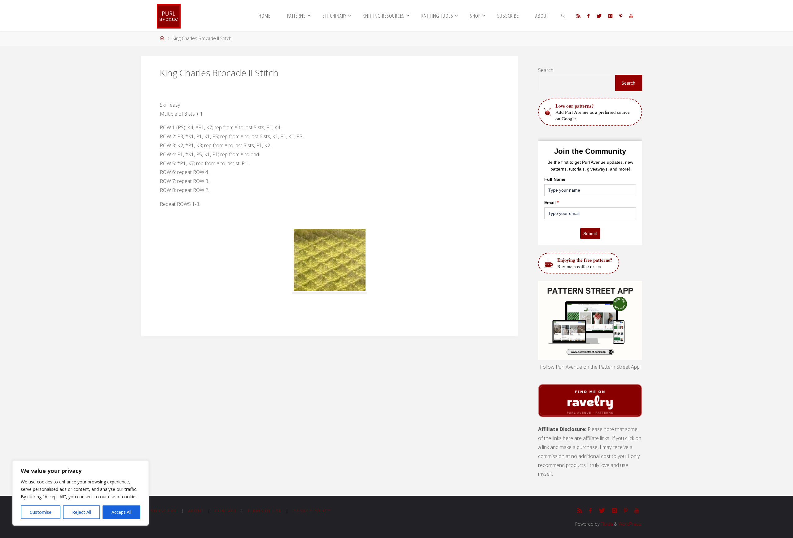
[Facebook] (588, 16)
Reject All (81, 512)
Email (551, 202)
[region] (80, 493)
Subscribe (164, 511)
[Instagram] (610, 16)
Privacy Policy (311, 511)
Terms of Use (265, 511)
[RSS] (578, 16)
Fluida (606, 524)
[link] (563, 15)
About (196, 511)
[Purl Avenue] (169, 15)
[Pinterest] (621, 16)
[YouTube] (631, 16)
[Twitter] (599, 16)
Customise (40, 512)
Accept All (121, 512)
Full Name (554, 179)
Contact (226, 511)
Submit (590, 233)
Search (546, 70)
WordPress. (630, 524)
